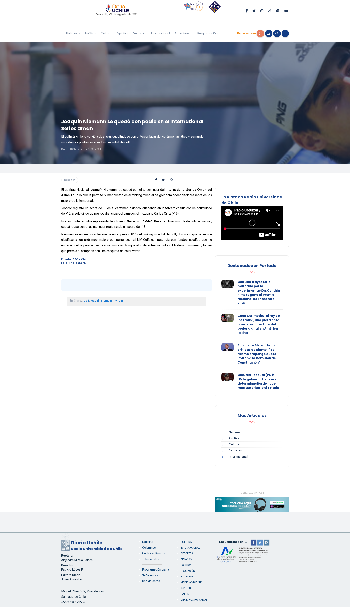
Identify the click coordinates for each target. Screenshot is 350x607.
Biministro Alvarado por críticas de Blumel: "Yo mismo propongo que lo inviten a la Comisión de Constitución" (257, 354)
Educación (188, 570)
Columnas (149, 547)
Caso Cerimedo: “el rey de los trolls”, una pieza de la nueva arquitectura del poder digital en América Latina (259, 324)
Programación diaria (155, 569)
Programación (207, 33)
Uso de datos (151, 581)
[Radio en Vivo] (260, 33)
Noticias (71, 33)
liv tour (118, 300)
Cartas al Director (153, 553)
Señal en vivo (151, 575)
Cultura (106, 33)
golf (86, 300)
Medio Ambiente (191, 582)
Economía (187, 576)
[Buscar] (277, 33)
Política (90, 33)
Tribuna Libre (150, 559)
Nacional (235, 432)
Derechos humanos (194, 599)
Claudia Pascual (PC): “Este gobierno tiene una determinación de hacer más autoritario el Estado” (259, 381)
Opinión (122, 33)
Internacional (160, 33)
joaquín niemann (101, 300)
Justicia (186, 588)
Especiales (182, 33)
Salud (185, 593)
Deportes (139, 33)
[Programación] (268, 33)
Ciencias (186, 559)
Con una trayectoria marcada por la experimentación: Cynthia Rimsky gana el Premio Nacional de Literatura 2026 (259, 292)
